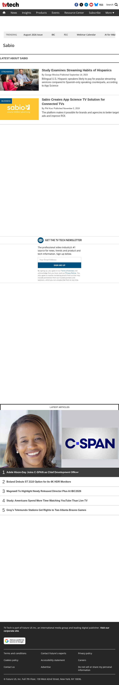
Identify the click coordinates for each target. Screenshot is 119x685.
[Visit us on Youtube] (91, 5)
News (14, 12)
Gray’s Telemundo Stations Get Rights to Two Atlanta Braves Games (46, 510)
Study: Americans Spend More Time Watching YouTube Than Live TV (47, 500)
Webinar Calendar (86, 34)
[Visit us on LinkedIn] (86, 5)
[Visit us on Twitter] (81, 5)
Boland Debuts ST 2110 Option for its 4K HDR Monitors (39, 481)
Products (41, 12)
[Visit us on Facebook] (76, 5)
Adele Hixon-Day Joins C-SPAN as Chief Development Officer (43, 472)
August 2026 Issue (33, 34)
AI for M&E (110, 34)
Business (6, 101)
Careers (82, 660)
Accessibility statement (53, 660)
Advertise (46, 666)
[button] (112, 4)
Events (56, 12)
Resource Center (74, 12)
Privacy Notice (70, 273)
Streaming (7, 71)
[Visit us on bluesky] (96, 5)
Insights (26, 12)
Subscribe (95, 12)
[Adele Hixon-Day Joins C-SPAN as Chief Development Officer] (59, 443)
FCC (66, 34)
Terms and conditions (15, 653)
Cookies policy (11, 660)
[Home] (4, 12)
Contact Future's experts (53, 653)
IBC (53, 34)
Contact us (9, 666)
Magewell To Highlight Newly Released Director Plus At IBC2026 (44, 491)
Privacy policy (85, 653)
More (109, 12)
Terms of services (68, 271)
